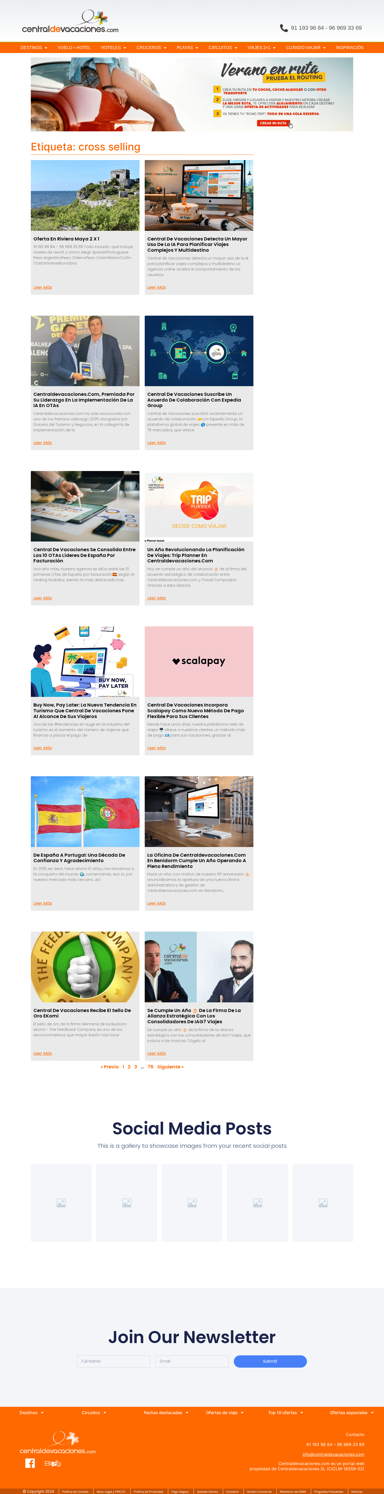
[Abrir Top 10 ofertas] (302, 1412)
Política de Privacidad (148, 1491)
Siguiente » (170, 1066)
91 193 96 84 (307, 28)
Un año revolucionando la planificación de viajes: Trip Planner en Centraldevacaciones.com (196, 555)
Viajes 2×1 (259, 47)
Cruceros (149, 47)
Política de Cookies (75, 1491)
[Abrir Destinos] (42, 1412)
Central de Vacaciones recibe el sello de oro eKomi (82, 1013)
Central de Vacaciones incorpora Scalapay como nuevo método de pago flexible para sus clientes (195, 710)
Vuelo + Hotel (74, 47)
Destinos (31, 47)
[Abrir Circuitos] (105, 1412)
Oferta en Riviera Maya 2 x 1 (66, 239)
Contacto (232, 1491)
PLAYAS (185, 47)
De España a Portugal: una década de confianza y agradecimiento (79, 858)
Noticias (357, 1491)
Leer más (42, 287)
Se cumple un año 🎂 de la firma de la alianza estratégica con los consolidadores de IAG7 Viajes (194, 1016)
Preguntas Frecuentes (328, 1491)
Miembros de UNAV (293, 1491)
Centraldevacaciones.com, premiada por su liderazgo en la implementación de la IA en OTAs (84, 400)
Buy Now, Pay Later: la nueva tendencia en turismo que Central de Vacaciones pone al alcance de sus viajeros (85, 710)
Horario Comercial (259, 1491)
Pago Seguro (180, 1491)
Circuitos (220, 47)
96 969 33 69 (345, 28)
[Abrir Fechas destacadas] (187, 1412)
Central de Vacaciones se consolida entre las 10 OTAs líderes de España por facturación (84, 555)
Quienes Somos (207, 1491)
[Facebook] (30, 1463)
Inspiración (350, 47)
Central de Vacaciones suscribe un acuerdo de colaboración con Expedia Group (194, 400)
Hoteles (111, 47)
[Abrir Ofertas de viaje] (242, 1412)
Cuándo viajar (303, 47)
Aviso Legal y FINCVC (111, 1491)
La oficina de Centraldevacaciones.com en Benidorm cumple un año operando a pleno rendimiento (196, 860)
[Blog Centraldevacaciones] (55, 1463)
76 (151, 1066)
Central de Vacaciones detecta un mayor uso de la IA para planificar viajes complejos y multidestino (197, 244)
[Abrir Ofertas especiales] (372, 1412)
